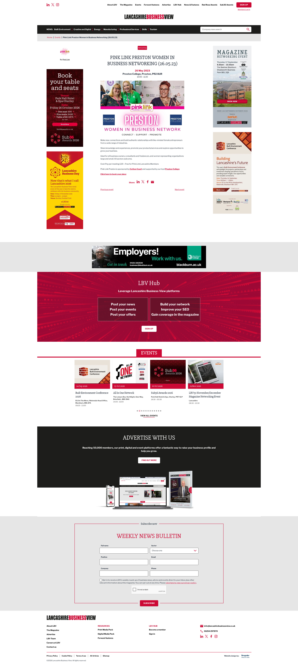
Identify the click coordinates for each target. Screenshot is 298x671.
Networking (142, 48)
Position (104, 557)
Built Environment (62, 29)
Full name (104, 546)
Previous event (106, 189)
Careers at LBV (53, 643)
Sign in (152, 634)
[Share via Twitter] (142, 181)
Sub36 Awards (226, 5)
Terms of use (81, 656)
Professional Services (129, 29)
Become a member (157, 630)
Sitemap (106, 656)
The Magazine (126, 5)
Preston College (172, 169)
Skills (144, 29)
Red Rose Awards (209, 5)
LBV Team (51, 638)
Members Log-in (244, 9)
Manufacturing (110, 29)
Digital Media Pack (106, 634)
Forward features (151, 5)
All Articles (94, 656)
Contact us (51, 647)
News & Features (191, 5)
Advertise (166, 5)
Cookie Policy (67, 656)
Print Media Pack (105, 630)
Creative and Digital (82, 29)
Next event (179, 189)
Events (138, 5)
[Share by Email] (152, 182)
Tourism (153, 29)
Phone (153, 568)
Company (104, 568)
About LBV (112, 5)
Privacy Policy (52, 656)
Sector (154, 546)
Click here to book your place (113, 174)
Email (153, 557)
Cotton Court (136, 169)
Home (49, 37)
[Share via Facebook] (147, 181)
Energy (97, 29)
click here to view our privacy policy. (181, 583)
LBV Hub (177, 5)
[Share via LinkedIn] (138, 181)
